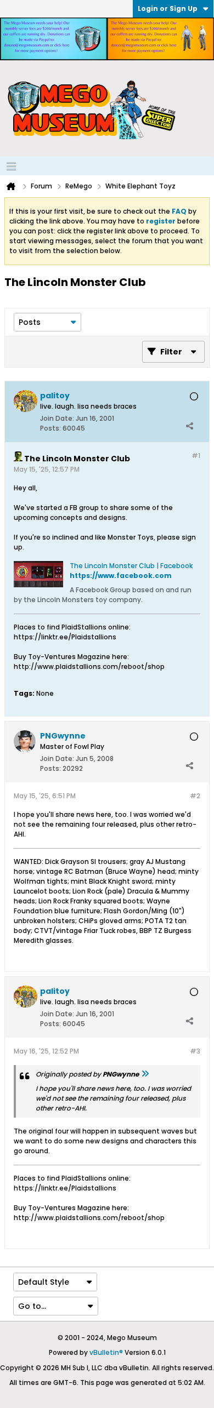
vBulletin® (106, 1352)
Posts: (50, 428)
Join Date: (57, 418)
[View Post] (144, 1074)
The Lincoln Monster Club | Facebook (131, 565)
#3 (195, 1051)
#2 (195, 795)
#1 (196, 455)
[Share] (189, 425)
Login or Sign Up (168, 8)
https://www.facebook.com (121, 575)
